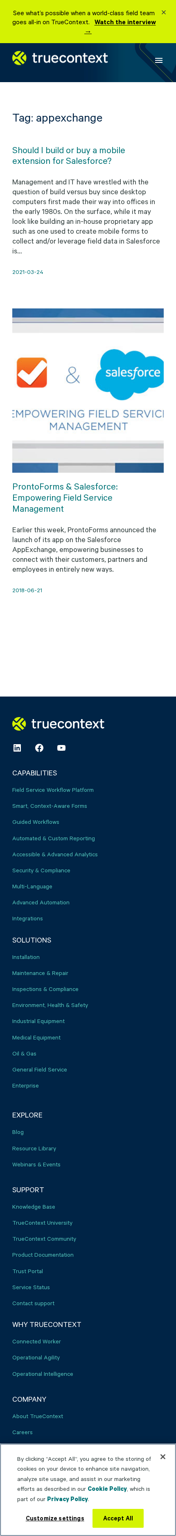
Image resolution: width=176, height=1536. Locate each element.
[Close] (163, 1457)
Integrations (27, 918)
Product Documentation (43, 1254)
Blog (18, 1132)
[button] (164, 13)
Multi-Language (32, 886)
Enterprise (25, 1085)
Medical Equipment (36, 1037)
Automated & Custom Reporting (53, 838)
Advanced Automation (41, 902)
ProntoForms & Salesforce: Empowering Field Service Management (65, 497)
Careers (22, 1432)
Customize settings (55, 1518)
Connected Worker (36, 1341)
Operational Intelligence (42, 1373)
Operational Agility (36, 1357)
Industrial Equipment (38, 1021)
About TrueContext (37, 1416)
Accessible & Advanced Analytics (55, 854)
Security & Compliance (41, 870)
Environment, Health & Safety (50, 1005)
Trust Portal (27, 1271)
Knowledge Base (33, 1206)
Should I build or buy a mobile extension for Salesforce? (68, 156)
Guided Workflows (35, 821)
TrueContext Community (44, 1238)
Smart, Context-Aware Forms (49, 805)
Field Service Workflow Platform (53, 789)
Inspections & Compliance (45, 989)
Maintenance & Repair (40, 973)
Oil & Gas (24, 1053)
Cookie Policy (107, 1488)
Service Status (31, 1287)
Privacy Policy (67, 1499)
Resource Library (34, 1148)
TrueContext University (42, 1222)
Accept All (118, 1518)
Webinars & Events (36, 1164)
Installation (26, 957)
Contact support (33, 1303)
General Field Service (39, 1069)
